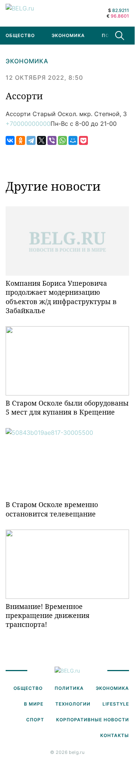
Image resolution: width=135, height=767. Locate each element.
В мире (33, 704)
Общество (28, 688)
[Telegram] (31, 140)
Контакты (114, 735)
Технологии (72, 704)
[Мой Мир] (72, 140)
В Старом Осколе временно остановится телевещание (52, 509)
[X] (41, 140)
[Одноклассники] (20, 140)
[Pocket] (83, 140)
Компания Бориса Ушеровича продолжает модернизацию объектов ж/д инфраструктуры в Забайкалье (61, 297)
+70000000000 (28, 123)
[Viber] (51, 140)
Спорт (35, 719)
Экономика (68, 35)
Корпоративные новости (92, 719)
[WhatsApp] (62, 140)
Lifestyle (115, 704)
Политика (69, 688)
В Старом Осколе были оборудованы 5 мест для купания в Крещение (67, 407)
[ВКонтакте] (10, 140)
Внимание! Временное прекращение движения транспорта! (47, 615)
